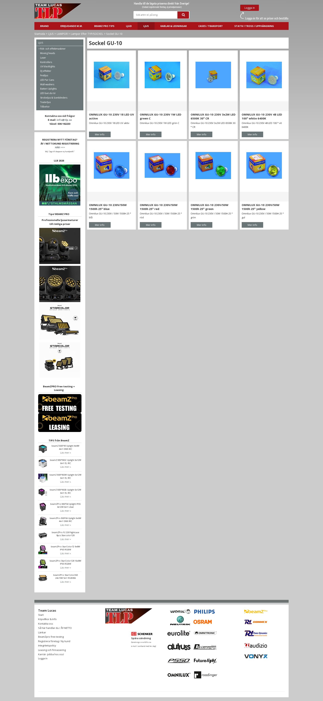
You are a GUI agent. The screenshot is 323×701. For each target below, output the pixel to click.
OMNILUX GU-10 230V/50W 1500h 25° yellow (260, 207)
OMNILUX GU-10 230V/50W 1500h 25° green (209, 207)
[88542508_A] (213, 165)
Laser (43, 57)
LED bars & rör (48, 93)
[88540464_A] (111, 74)
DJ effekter (45, 71)
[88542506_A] (111, 165)
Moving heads (47, 53)
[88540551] (213, 74)
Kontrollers (46, 62)
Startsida (39, 34)
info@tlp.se (64, 120)
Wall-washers (47, 84)
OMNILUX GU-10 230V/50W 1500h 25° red (159, 207)
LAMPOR (62, 34)
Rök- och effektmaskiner (53, 48)
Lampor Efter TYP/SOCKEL (87, 34)
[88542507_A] (162, 165)
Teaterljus (45, 102)
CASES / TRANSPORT (210, 26)
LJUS (146, 26)
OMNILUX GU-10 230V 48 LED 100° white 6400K (262, 116)
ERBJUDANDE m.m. (71, 26)
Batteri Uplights (48, 88)
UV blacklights (47, 66)
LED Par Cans (47, 80)
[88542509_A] (264, 165)
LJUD (129, 26)
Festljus (44, 75)
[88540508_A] (162, 74)
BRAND (44, 26)
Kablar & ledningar (173, 26)
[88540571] (264, 74)
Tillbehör (45, 106)
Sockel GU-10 (114, 34)
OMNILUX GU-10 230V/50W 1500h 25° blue (108, 207)
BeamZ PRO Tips (104, 26)
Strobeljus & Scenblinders (53, 97)
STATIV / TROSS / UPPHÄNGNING (254, 26)
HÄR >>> (60, 147)
